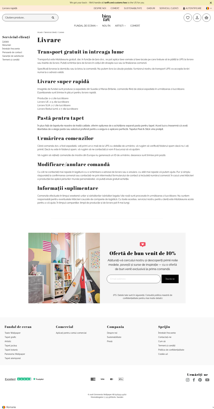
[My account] (197, 18)
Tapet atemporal (13, 358)
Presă (109, 341)
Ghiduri (151, 8)
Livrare (5, 41)
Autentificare (193, 8)
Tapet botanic (11, 350)
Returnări (6, 45)
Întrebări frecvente (11, 49)
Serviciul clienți (169, 8)
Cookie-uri (163, 354)
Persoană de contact (12, 52)
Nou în (106, 25)
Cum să (162, 341)
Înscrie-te (170, 279)
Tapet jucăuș (11, 345)
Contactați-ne (164, 337)
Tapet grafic (10, 337)
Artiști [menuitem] (119, 25)
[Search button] (52, 17)
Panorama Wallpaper (15, 354)
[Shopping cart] (206, 18)
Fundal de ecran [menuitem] (84, 25)
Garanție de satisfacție (13, 56)
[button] (208, 8)
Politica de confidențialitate (171, 350)
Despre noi (100, 8)
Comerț (115, 8)
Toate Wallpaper (13, 333)
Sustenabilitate (133, 8)
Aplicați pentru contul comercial (71, 333)
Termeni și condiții (10, 59)
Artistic (8, 341)
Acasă (40, 32)
